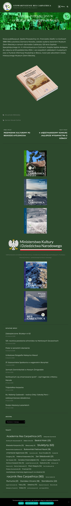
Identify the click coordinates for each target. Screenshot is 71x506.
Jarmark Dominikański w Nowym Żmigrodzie (25, 370)
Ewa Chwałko (45, 453)
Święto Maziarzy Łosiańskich (17, 405)
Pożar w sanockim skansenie (18, 348)
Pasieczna (9, 466)
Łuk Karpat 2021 (44, 488)
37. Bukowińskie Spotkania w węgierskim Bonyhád (27, 362)
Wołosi (22, 488)
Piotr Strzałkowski (48, 466)
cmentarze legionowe (17, 453)
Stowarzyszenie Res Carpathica (32, 5)
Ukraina (32, 485)
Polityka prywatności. (46, 503)
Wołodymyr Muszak (12, 488)
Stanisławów (49, 481)
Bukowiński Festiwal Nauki (37, 449)
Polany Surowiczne (13, 469)
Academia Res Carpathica (24, 436)
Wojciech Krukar (44, 485)
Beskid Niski (43, 440)
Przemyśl (26, 469)
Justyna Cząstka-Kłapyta (50, 460)
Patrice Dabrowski (20, 466)
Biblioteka (16, 115)
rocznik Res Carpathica (25, 476)
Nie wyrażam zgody (32, 503)
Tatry (22, 485)
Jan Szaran (11, 460)
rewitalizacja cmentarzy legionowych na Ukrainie (25, 472)
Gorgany (10, 456)
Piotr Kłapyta (35, 466)
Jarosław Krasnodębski (28, 460)
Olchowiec (54, 463)
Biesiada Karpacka (15, 445)
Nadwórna (45, 463)
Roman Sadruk (50, 477)
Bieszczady (30, 445)
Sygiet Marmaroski (11, 485)
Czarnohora (33, 453)
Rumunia (12, 481)
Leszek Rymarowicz (32, 463)
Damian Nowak (10, 120)
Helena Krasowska (25, 456)
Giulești (55, 453)
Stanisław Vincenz (29, 481)
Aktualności (9, 115)
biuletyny (46, 445)
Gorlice (18, 120)
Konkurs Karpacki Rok (15, 463)
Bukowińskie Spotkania (14, 449)
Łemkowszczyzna (32, 488)
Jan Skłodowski (44, 456)
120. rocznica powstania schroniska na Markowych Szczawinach (32, 341)
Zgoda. (21, 503)
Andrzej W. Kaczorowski (14, 440)
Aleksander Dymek (50, 436)
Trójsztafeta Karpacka (15, 387)
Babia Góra (28, 441)
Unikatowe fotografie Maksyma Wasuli (22, 355)
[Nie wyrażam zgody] (69, 502)
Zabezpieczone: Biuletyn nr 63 (18, 334)
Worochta (53, 485)
